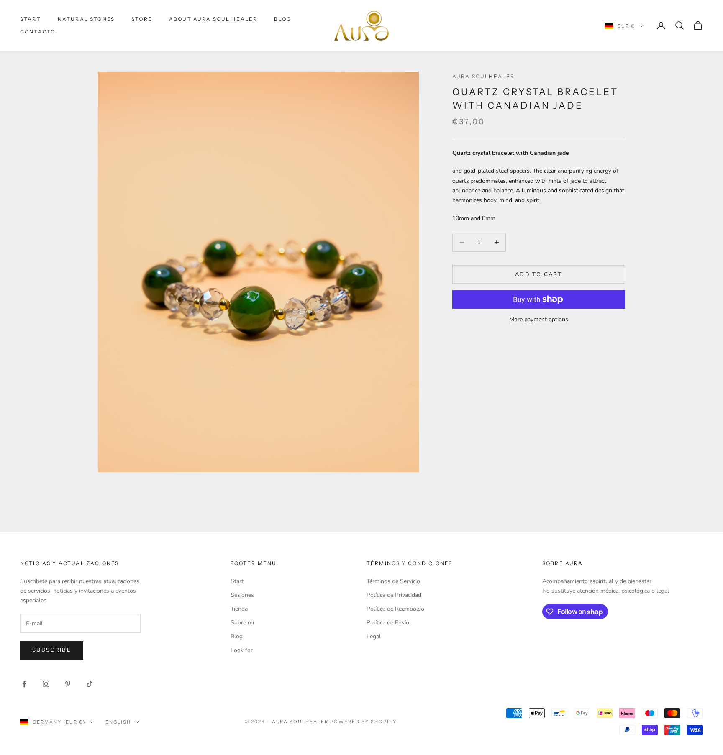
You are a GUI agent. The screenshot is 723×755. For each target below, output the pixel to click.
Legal (374, 636)
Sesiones (242, 595)
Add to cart (538, 274)
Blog (282, 19)
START (30, 19)
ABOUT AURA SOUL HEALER (213, 19)
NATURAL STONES (86, 19)
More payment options (538, 319)
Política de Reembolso (395, 609)
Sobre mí (242, 623)
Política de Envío (388, 623)
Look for (242, 650)
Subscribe (51, 650)
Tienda (239, 609)
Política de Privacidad (394, 595)
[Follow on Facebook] (24, 684)
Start (237, 581)
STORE (141, 19)
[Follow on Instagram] (46, 684)
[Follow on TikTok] (89, 684)
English (118, 722)
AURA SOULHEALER (483, 76)
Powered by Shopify (363, 721)
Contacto (37, 31)
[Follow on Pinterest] (68, 684)
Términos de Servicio (393, 581)
